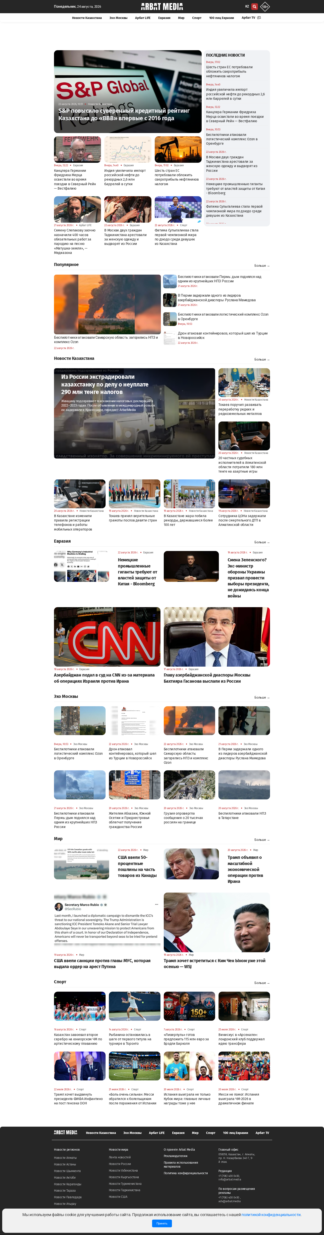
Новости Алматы (65, 1158)
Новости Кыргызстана (124, 1177)
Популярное (66, 264)
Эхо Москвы (118, 18)
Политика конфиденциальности (186, 1173)
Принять (162, 1223)
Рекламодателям (175, 1156)
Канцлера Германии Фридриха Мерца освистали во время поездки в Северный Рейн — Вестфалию (235, 116)
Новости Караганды (67, 1184)
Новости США (118, 1197)
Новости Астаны (65, 1164)
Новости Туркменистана (125, 1184)
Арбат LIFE (143, 18)
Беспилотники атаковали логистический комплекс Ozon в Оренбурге (231, 139)
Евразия (164, 18)
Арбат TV (249, 18)
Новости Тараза (65, 1190)
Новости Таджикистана (124, 1190)
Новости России (120, 1164)
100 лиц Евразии (221, 18)
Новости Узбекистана (123, 1170)
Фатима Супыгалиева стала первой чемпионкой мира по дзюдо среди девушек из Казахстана (234, 211)
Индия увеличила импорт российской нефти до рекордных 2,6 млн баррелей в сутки (235, 94)
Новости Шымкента (67, 1171)
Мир (181, 18)
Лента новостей (120, 1157)
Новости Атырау (65, 1204)
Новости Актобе (65, 1178)
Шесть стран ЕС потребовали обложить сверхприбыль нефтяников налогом (229, 71)
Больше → (262, 266)
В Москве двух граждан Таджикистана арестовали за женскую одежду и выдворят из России (231, 164)
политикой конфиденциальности (271, 1214)
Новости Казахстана (87, 18)
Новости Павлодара (68, 1197)
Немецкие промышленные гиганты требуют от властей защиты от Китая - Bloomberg (235, 188)
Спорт (196, 18)
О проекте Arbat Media (179, 1150)
